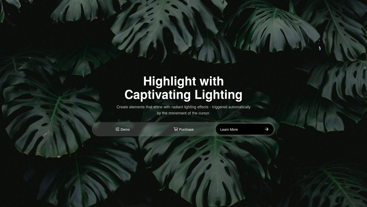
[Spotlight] (245, 129)
